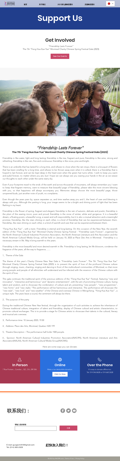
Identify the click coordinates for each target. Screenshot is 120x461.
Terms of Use (69, 458)
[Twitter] (68, 410)
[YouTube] (74, 410)
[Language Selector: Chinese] (110, 3)
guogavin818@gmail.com (23, 445)
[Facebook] (62, 410)
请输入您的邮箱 (20, 424)
